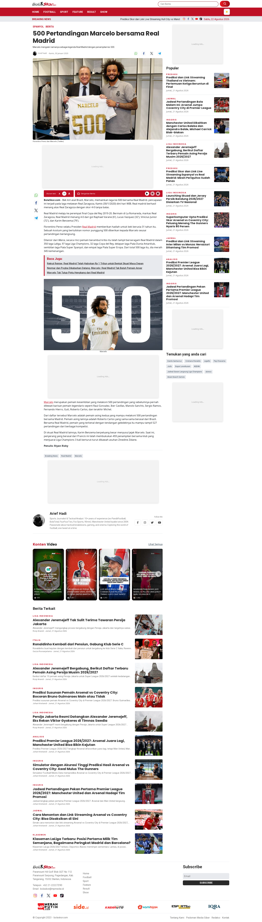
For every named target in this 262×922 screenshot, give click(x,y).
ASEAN (197, 366)
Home (35, 11)
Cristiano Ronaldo (192, 361)
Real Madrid (89, 226)
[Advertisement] (97, 166)
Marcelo (48, 402)
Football (49, 11)
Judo (169, 366)
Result (91, 11)
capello (207, 361)
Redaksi (216, 917)
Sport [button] (86, 881)
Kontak (225, 917)
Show (103, 11)
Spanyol (38, 26)
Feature (77, 11)
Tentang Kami (177, 917)
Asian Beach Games (176, 377)
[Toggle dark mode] (227, 12)
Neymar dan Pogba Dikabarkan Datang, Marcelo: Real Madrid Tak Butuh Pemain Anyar (94, 268)
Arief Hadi (42, 53)
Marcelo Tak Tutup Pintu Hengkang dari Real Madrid (75, 272)
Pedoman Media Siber (198, 917)
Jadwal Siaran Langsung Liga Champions (184, 372)
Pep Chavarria (219, 361)
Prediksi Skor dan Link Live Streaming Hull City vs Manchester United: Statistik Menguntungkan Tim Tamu (112, 19)
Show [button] (86, 892)
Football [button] (87, 877)
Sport (64, 11)
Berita (50, 26)
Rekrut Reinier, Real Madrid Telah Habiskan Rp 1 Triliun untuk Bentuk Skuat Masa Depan (95, 263)
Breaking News (51, 456)
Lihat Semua (155, 544)
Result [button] (86, 888)
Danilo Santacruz (174, 361)
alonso (208, 372)
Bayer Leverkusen (182, 366)
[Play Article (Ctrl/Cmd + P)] (147, 193)
